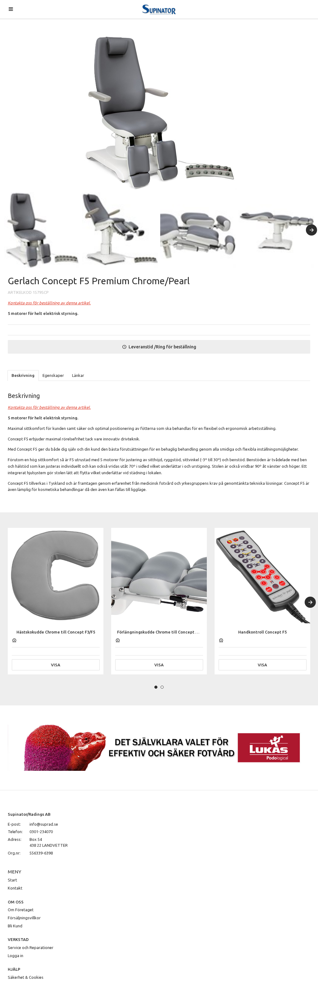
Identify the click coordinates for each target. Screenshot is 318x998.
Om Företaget (21, 909)
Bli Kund (15, 926)
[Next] (311, 230)
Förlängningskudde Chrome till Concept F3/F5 (161, 632)
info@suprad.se (44, 824)
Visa (55, 665)
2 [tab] (162, 687)
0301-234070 (41, 831)
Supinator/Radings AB (29, 814)
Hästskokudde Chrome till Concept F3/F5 (55, 632)
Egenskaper (53, 375)
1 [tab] (155, 687)
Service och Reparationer (30, 947)
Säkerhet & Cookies (25, 977)
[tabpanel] (55, 601)
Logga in (15, 955)
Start (12, 880)
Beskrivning (22, 375)
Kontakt (15, 888)
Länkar (78, 375)
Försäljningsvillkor (24, 918)
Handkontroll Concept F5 (262, 632)
